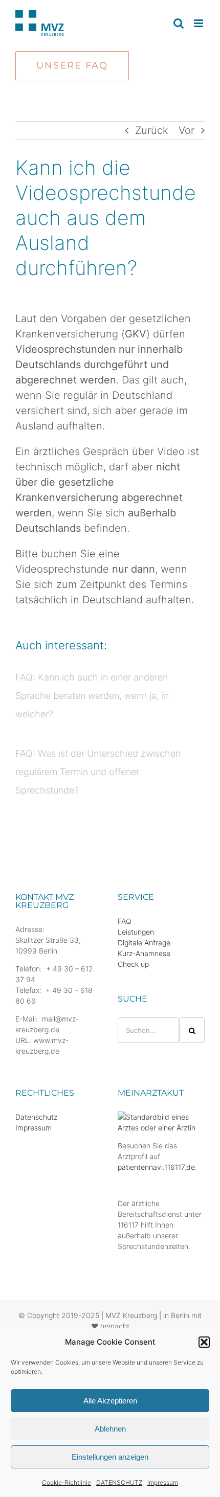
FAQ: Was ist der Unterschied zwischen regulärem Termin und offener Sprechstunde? (98, 772)
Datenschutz (36, 1117)
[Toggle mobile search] (178, 23)
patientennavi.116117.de (156, 1167)
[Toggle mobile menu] (199, 23)
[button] (204, 1342)
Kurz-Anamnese (144, 953)
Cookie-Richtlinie (66, 1482)
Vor (186, 130)
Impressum (162, 1482)
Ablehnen (110, 1428)
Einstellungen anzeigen (110, 1457)
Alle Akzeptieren (110, 1400)
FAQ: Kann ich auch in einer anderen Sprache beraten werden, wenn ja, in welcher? (92, 695)
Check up (133, 964)
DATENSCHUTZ (119, 1482)
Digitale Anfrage (144, 942)
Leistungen (136, 931)
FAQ (124, 921)
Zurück (151, 130)
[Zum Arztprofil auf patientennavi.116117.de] (161, 1117)
